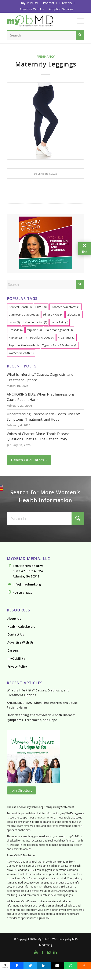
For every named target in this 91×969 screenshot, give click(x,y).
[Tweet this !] (30, 965)
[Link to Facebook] (42, 952)
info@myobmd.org (27, 584)
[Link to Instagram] (49, 952)
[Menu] (78, 20)
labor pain (59, 322)
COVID (41, 307)
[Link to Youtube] (36, 952)
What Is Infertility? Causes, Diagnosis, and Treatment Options (40, 377)
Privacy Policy (17, 666)
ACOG (14, 870)
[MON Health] (33, 781)
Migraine (34, 330)
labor (14, 322)
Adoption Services (61, 9)
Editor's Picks (53, 314)
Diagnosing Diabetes (24, 314)
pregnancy (66, 337)
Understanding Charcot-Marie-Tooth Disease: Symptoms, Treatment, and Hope (43, 417)
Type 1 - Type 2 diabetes (59, 345)
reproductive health (24, 345)
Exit (84, 247)
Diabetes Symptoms (65, 307)
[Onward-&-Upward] (45, 267)
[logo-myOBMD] (38, 20)
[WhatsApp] (70, 965)
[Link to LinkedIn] (55, 952)
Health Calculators (27, 459)
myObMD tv (16, 658)
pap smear (17, 337)
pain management (59, 330)
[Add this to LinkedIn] (44, 965)
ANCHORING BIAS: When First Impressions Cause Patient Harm (40, 397)
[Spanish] (1, 489)
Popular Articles (42, 337)
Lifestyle (16, 330)
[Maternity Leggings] (45, 121)
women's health (21, 353)
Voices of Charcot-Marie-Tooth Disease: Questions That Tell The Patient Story (38, 436)
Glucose (74, 314)
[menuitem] (29, 3)
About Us (14, 619)
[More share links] (84, 965)
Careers (13, 650)
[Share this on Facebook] (16, 965)
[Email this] (57, 965)
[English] (1, 486)
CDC (30, 870)
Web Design (60, 939)
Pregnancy (46, 56)
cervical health (20, 307)
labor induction (35, 322)
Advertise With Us (32, 9)
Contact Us (15, 634)
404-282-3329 (22, 593)
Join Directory (21, 790)
